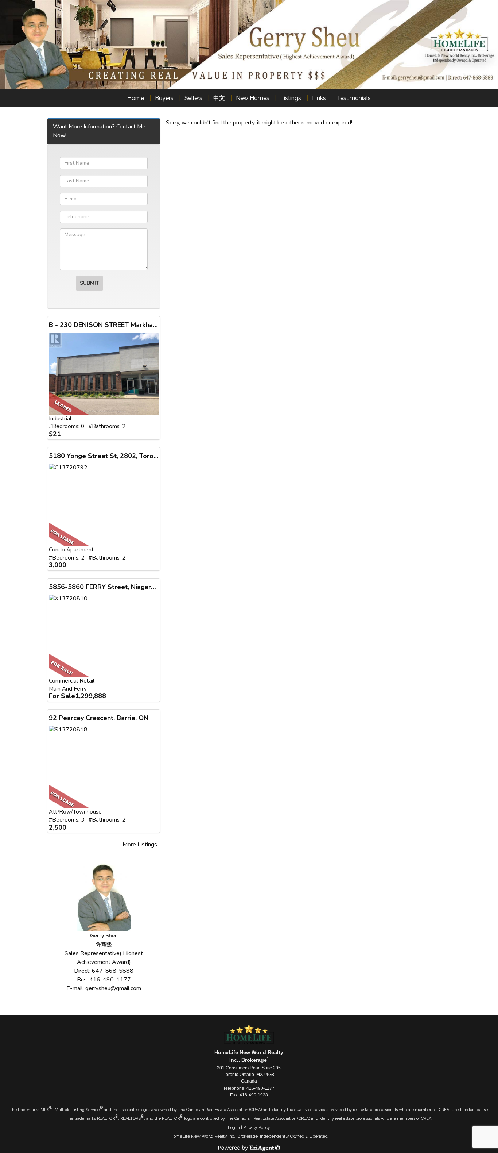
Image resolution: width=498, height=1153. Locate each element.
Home (135, 98)
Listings (290, 98)
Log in (234, 1127)
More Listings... (141, 845)
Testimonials (354, 98)
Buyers (164, 98)
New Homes (252, 98)
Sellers (193, 98)
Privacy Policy (256, 1127)
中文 (219, 98)
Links (319, 98)
